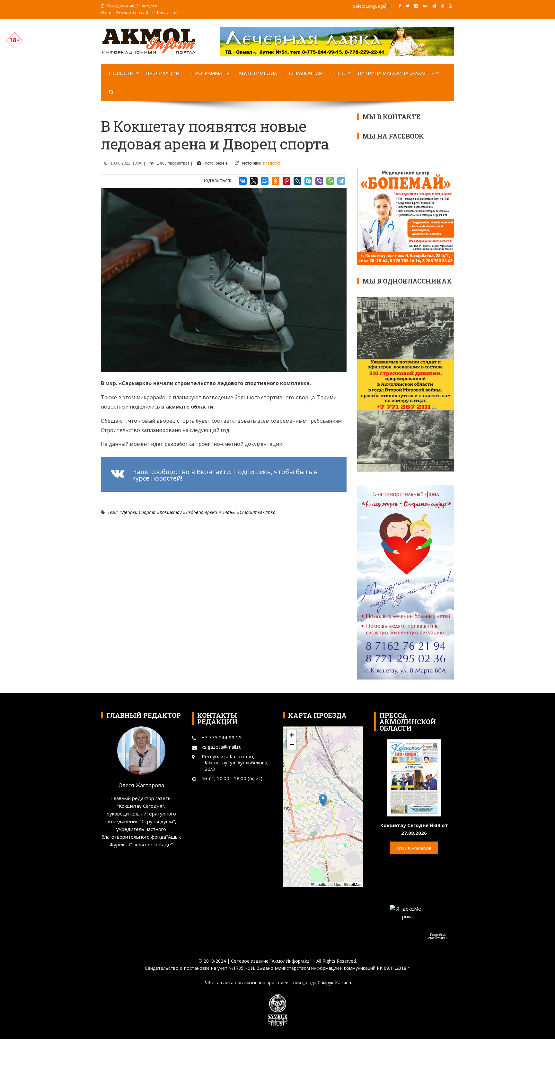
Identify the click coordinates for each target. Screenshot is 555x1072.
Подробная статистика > (438, 936)
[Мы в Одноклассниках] (442, 6)
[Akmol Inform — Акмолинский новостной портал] (149, 40)
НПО (340, 73)
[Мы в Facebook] (400, 6)
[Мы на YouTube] (450, 6)
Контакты (167, 12)
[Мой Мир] (265, 181)
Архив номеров (414, 848)
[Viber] (319, 181)
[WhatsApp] (330, 181)
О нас (106, 12)
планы (228, 512)
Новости (121, 73)
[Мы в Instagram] (416, 6)
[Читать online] (414, 777)
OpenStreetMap (348, 884)
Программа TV (210, 73)
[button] (323, 800)
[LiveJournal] (297, 181)
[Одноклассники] (275, 181)
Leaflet (320, 884)
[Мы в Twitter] (407, 6)
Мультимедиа (258, 73)
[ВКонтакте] (243, 181)
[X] (254, 181)
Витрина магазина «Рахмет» (396, 73)
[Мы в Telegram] (434, 6)
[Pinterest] (286, 181)
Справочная (305, 73)
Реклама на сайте (134, 12)
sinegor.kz (271, 163)
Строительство (258, 512)
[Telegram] (341, 181)
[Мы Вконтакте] (425, 6)
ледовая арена (201, 512)
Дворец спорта (138, 512)
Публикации (162, 73)
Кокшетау (170, 512)
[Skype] (308, 181)
